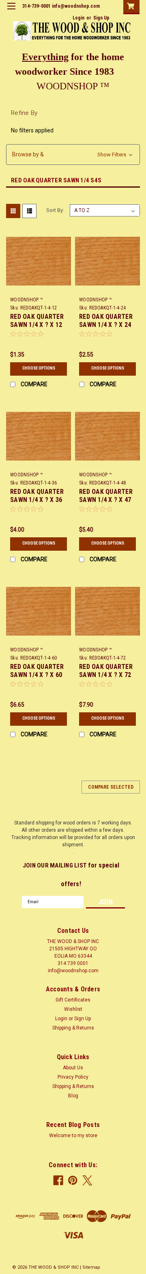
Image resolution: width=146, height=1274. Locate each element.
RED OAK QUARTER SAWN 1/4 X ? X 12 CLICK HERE (37, 325)
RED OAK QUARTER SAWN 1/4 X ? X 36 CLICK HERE (37, 500)
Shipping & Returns (73, 1028)
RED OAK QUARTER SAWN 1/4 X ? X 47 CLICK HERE (106, 500)
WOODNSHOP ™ (26, 300)
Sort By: (55, 210)
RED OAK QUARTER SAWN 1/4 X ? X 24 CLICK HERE (106, 325)
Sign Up (101, 18)
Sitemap (91, 1267)
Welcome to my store (73, 1135)
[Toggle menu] (11, 11)
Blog (73, 1096)
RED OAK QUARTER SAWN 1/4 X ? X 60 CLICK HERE (37, 675)
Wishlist (73, 1009)
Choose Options (38, 368)
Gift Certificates (73, 1000)
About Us (73, 1068)
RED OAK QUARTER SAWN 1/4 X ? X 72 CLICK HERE (106, 675)
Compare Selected (110, 787)
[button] (73, 154)
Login (78, 18)
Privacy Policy (73, 1077)
